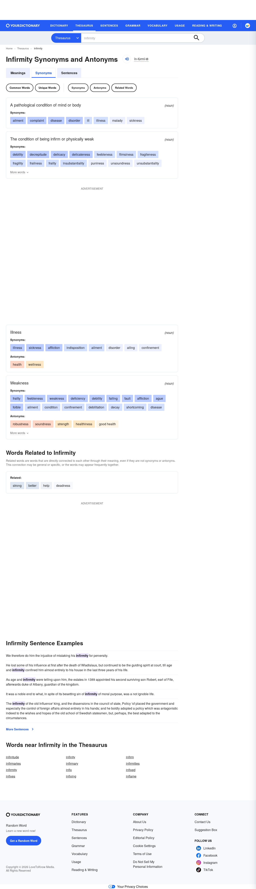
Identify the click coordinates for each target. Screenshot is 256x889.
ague (159, 398)
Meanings (18, 73)
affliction (54, 347)
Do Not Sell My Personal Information (147, 864)
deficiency (78, 398)
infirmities (133, 763)
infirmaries (13, 763)
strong (17, 485)
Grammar (78, 845)
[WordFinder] (247, 26)
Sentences (69, 73)
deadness (63, 485)
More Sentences (17, 729)
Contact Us (202, 821)
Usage (76, 861)
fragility (18, 163)
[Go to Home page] (23, 25)
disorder (74, 120)
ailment (18, 120)
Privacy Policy (143, 829)
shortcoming (135, 407)
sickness (135, 120)
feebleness (104, 154)
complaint (37, 120)
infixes (10, 776)
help (46, 485)
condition (51, 407)
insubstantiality (73, 163)
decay (115, 407)
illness (100, 120)
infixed (130, 770)
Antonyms (100, 88)
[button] (234, 25)
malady (117, 120)
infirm (130, 757)
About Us (139, 821)
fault (127, 398)
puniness (97, 163)
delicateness (81, 154)
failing (113, 398)
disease (56, 120)
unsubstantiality (148, 163)
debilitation (96, 407)
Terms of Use (142, 853)
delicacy (59, 154)
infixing (71, 776)
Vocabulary (80, 853)
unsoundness (120, 163)
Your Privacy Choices (132, 886)
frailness (36, 163)
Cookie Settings (144, 845)
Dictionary (79, 821)
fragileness (148, 154)
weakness (57, 398)
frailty (52, 163)
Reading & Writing (85, 869)
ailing (131, 347)
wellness (34, 364)
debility (18, 154)
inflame (131, 776)
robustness (20, 424)
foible (17, 407)
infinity (70, 757)
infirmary (72, 763)
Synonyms (43, 73)
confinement (150, 347)
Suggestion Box (206, 829)
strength (63, 424)
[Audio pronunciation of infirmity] (127, 59)
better (32, 485)
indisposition (76, 347)
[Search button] (198, 38)
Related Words (124, 88)
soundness (43, 424)
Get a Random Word (23, 841)
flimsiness (126, 154)
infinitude (12, 757)
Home (9, 48)
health (17, 364)
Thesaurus (62, 38)
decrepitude (38, 154)
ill (88, 120)
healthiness (84, 424)
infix (69, 770)
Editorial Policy (143, 837)
